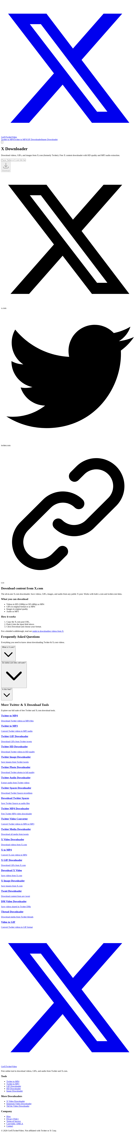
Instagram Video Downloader (18, 1104)
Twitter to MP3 (20, 139)
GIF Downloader (34, 139)
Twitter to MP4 (7, 139)
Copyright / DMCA (14, 1124)
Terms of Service (13, 1121)
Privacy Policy (12, 1119)
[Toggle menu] (2, 142)
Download (6, 171)
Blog (8, 1116)
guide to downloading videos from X (48, 631)
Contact (9, 1126)
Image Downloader (49, 139)
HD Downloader (13, 1088)
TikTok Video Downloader (17, 1106)
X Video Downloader (15, 1101)
